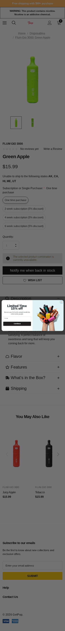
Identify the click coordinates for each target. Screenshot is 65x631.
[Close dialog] (61, 302)
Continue (17, 324)
